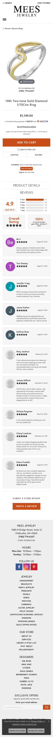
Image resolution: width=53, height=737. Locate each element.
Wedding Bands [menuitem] (26, 621)
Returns (38, 155)
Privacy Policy (37, 721)
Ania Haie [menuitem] (26, 664)
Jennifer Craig (23, 283)
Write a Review (26, 506)
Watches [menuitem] (26, 601)
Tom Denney (22, 263)
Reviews (26, 192)
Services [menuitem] (26, 639)
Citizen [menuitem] (26, 667)
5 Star (22, 200)
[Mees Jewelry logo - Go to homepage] (26, 11)
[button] (7, 3)
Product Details (26, 185)
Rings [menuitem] (26, 597)
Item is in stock (26, 168)
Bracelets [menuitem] (26, 584)
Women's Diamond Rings (14, 28)
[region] (26, 61)
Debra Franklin (23, 462)
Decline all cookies (17, 731)
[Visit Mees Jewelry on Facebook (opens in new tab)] (19, 566)
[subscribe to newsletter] (46, 707)
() (46, 200)
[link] (43, 3)
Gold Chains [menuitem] (26, 611)
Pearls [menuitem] (26, 594)
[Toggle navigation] (4, 19)
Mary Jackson (22, 351)
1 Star (23, 210)
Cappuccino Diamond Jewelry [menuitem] (26, 614)
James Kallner (22, 307)
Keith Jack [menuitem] (26, 684)
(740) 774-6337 (26, 90)
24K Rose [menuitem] (26, 661)
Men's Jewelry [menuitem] (26, 587)
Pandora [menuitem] (26, 618)
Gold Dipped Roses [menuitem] (26, 624)
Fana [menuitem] (26, 678)
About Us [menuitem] (26, 636)
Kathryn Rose (22, 331)
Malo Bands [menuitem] (26, 671)
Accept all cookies (36, 731)
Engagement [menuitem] (26, 580)
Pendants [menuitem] (26, 590)
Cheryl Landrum (23, 433)
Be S (18, 239)
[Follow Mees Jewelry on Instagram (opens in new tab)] (26, 566)
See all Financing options (26, 127)
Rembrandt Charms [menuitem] (26, 674)
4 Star (22, 202)
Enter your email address (26, 702)
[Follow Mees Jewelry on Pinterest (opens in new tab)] (34, 566)
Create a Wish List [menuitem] (26, 643)
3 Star (22, 205)
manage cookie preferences (24, 724)
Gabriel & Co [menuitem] (26, 681)
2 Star (22, 208)
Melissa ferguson (24, 411)
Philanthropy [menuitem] (26, 649)
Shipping (14, 155)
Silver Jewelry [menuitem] (26, 607)
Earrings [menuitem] (26, 604)
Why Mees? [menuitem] (26, 646)
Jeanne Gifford (23, 380)
